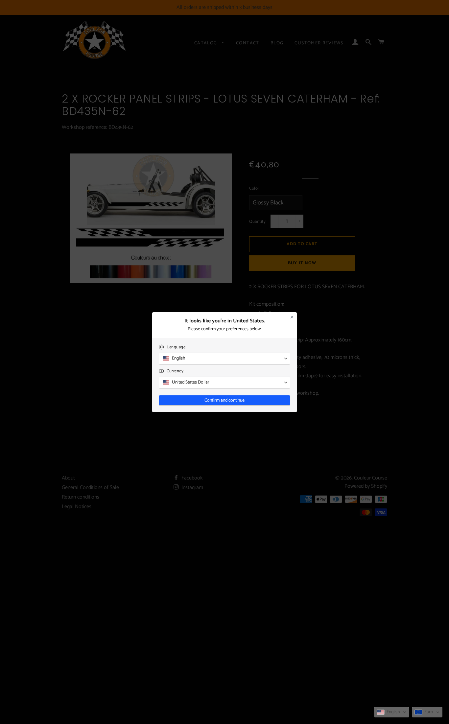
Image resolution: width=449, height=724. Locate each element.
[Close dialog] (291, 317)
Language (176, 347)
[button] (391, 712)
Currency (175, 371)
